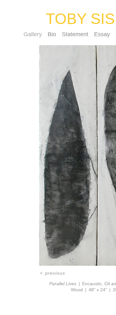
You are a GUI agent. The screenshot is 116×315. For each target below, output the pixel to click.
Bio (52, 34)
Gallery (33, 34)
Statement (75, 34)
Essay (102, 34)
